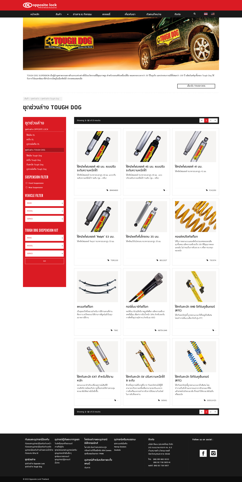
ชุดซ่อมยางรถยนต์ (62, 456)
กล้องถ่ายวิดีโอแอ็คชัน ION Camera (97, 450)
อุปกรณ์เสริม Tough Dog (36, 169)
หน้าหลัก (35, 14)
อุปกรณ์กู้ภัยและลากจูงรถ (67, 440)
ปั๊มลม (57, 462)
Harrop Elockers (120, 447)
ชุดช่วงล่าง (35, 98)
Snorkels (117, 450)
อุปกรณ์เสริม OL (32, 144)
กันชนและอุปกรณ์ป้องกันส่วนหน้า (38, 443)
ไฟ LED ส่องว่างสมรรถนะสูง (95, 447)
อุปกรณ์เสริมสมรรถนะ (125, 440)
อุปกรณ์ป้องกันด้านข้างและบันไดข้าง (39, 450)
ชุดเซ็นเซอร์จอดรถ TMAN (94, 453)
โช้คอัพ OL (30, 135)
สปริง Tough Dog (33, 160)
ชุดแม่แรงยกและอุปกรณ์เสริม (66, 450)
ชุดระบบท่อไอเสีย (120, 443)
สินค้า (58, 14)
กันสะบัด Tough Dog (34, 165)
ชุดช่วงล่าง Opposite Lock (36, 129)
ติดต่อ (178, 14)
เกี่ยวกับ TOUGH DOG (196, 86)
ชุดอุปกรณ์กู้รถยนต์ (62, 459)
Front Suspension (36, 183)
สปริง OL (30, 140)
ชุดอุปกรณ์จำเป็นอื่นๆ (63, 453)
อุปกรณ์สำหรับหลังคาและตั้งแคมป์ (98, 462)
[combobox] (44, 203)
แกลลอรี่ (106, 14)
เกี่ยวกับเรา (130, 14)
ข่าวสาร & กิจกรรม (82, 14)
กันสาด (87, 467)
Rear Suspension (36, 187)
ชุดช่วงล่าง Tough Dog (35, 150)
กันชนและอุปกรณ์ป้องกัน (37, 440)
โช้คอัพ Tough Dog (34, 156)
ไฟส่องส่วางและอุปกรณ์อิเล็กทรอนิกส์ (95, 441)
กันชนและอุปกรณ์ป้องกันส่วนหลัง (38, 447)
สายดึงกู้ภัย (59, 447)
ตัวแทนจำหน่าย (153, 14)
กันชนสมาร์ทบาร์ (31, 453)
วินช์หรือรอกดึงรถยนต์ (64, 443)
